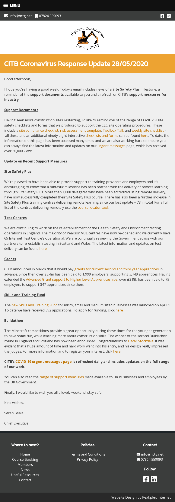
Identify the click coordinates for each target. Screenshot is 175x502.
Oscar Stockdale (140, 341)
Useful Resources (25, 474)
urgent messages (111, 145)
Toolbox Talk (113, 130)
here (144, 135)
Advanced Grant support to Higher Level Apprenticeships (71, 279)
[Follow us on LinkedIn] (169, 15)
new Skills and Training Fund (34, 305)
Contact (25, 480)
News (25, 469)
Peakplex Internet (156, 497)
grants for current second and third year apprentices (116, 269)
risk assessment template (80, 130)
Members (25, 464)
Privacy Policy (87, 459)
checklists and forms (102, 135)
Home (25, 454)
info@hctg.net (20, 15)
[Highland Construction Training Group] (88, 50)
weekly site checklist (148, 130)
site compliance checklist (38, 130)
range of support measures (61, 377)
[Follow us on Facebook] (162, 15)
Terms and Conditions (87, 454)
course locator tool (93, 207)
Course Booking (25, 459)
